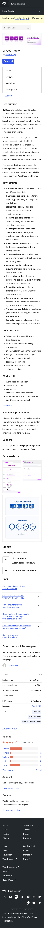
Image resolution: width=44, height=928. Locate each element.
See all (39, 770)
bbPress (7, 875)
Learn (4, 846)
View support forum (11, 788)
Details (8, 70)
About (5, 825)
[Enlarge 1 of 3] (17, 463)
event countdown (28, 722)
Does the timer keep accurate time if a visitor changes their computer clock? (15, 616)
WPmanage (11, 54)
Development (11, 89)
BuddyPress (9, 880)
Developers (7, 855)
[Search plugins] (28, 27)
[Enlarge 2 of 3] (38, 463)
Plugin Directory (8, 11)
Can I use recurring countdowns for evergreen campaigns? (16, 627)
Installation (10, 83)
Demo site (7, 405)
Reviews (9, 77)
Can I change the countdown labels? (10, 636)
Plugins (26, 834)
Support (8, 96)
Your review (7, 770)
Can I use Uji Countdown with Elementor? (13, 587)
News (5, 829)
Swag (27, 859)
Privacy (5, 838)
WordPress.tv (9, 859)
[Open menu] (40, 3)
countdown (37, 712)
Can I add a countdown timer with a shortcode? (13, 596)
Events (26, 850)
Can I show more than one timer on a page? (12, 606)
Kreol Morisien (14, 891)
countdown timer (34, 717)
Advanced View (9, 729)
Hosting (5, 834)
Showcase (28, 825)
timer (39, 722)
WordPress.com (10, 867)
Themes (26, 829)
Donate (27, 855)
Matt (5, 871)
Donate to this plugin (11, 810)
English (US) (37, 706)
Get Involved (29, 846)
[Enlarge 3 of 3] (38, 498)
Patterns (27, 838)
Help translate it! (22, 20)
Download (8, 61)
